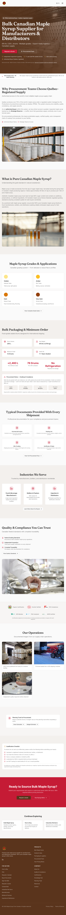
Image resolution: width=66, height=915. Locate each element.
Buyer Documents (6, 878)
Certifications (37, 875)
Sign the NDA (5, 880)
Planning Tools (38, 880)
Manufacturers (6, 892)
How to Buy (5, 869)
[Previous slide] (4, 144)
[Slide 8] (33, 160)
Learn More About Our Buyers (32, 509)
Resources (37, 883)
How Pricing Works (39, 861)
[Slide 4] (17, 693)
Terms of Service (59, 906)
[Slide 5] (30, 160)
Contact (36, 886)
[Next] (30, 683)
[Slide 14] (40, 160)
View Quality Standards (9, 553)
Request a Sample (7, 875)
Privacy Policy (49, 906)
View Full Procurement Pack (32, 455)
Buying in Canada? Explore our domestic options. (46, 62)
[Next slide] (61, 144)
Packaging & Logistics (40, 856)
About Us (36, 869)
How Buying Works (40, 797)
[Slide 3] (16, 693)
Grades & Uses (38, 853)
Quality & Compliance (40, 872)
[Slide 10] (35, 160)
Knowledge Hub (38, 878)
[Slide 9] (34, 160)
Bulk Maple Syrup (39, 850)
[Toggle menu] (62, 3)
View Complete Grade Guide (32, 310)
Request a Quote (10, 51)
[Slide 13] (39, 160)
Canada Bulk (5, 886)
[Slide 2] (26, 160)
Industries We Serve (7, 889)
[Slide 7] (32, 160)
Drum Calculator (18, 724)
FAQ (3, 872)
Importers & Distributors (8, 898)
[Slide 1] (25, 160)
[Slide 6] (31, 160)
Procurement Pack (28, 51)
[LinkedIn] (3, 859)
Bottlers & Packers (7, 895)
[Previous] (4, 683)
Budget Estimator (31, 724)
